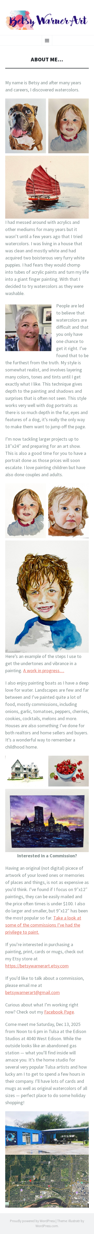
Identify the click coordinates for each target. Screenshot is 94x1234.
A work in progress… (43, 670)
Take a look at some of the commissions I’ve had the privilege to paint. (43, 925)
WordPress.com (47, 1226)
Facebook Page (59, 1012)
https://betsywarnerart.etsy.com (37, 966)
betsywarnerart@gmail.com (32, 992)
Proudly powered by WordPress (32, 1221)
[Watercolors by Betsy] (47, 20)
